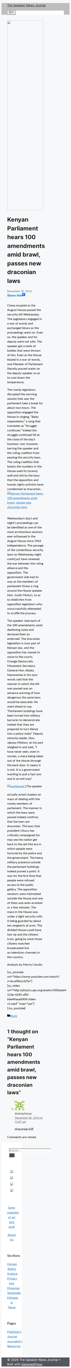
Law (11, 1283)
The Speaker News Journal (26, 5)
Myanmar (13, 1288)
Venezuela (14, 1292)
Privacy (12, 1278)
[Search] (12, 1155)
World (13, 1016)
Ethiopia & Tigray (12, 1302)
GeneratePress (31, 1364)
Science (12, 1273)
